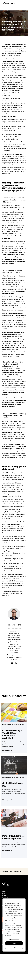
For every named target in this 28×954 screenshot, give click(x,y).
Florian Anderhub (6, 17)
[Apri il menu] (25, 3)
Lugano (4, 891)
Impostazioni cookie (14, 939)
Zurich (3, 893)
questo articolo (6, 595)
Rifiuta (14, 947)
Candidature (5, 897)
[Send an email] (12, 663)
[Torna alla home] (8, 3)
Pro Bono (4, 895)
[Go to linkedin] (16, 663)
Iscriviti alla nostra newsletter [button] (10, 871)
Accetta (14, 943)
